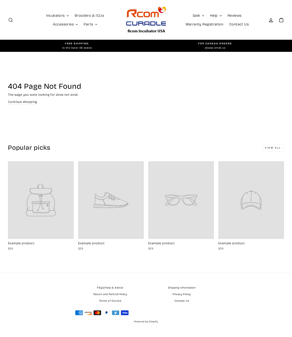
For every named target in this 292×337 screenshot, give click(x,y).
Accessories (64, 24)
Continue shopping (22, 102)
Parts (89, 24)
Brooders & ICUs (89, 15)
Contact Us (239, 24)
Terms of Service (110, 300)
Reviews (235, 15)
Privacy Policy (182, 294)
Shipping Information (182, 287)
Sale (197, 15)
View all (273, 147)
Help (214, 15)
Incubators (56, 15)
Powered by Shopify (146, 321)
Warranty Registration (204, 24)
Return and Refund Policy (110, 294)
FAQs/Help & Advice (110, 287)
